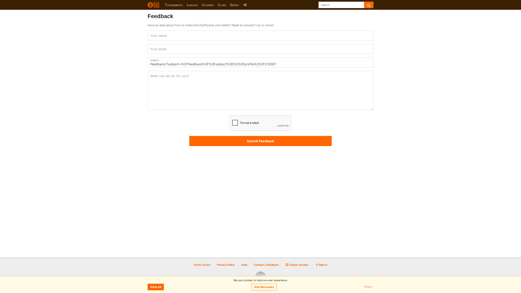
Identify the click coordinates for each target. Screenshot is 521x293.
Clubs (222, 5)
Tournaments (174, 5)
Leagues (192, 5)
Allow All (155, 287)
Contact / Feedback (266, 264)
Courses (208, 5)
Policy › (368, 287)
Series (234, 5)
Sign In (322, 264)
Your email (151, 49)
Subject (151, 60)
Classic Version (298, 264)
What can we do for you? (151, 76)
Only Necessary (264, 287)
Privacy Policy (226, 264)
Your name (151, 36)
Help (244, 264)
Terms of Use (202, 264)
